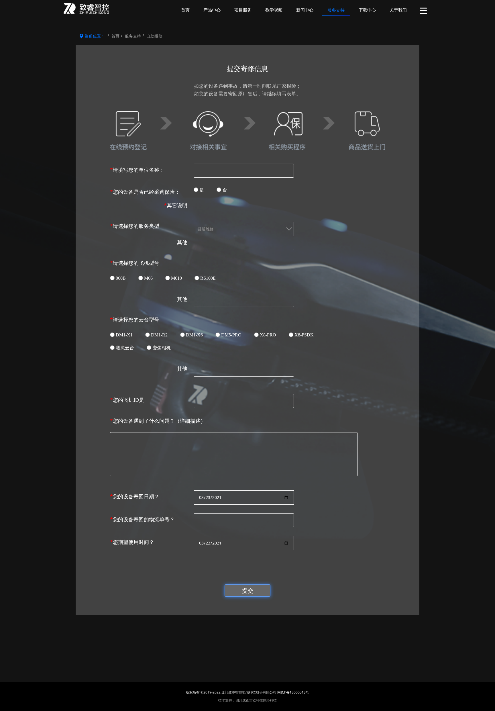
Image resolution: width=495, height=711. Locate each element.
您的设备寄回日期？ (134, 496)
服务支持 (336, 10)
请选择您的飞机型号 (134, 262)
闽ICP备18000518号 (293, 692)
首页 (185, 10)
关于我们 (398, 10)
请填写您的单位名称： (137, 169)
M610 (176, 278)
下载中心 (367, 10)
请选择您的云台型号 (134, 319)
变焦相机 (161, 347)
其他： (184, 242)
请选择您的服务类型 (134, 225)
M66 (148, 278)
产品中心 (212, 10)
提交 (247, 590)
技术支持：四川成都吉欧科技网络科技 (247, 700)
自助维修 (154, 36)
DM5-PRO (231, 334)
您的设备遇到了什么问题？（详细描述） (158, 420)
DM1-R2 (159, 334)
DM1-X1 (124, 334)
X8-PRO (268, 334)
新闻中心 (304, 10)
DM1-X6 (194, 334)
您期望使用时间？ (132, 541)
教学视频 (273, 10)
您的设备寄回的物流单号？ (142, 519)
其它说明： (178, 205)
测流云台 (125, 347)
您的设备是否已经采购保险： (145, 191)
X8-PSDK (304, 334)
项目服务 (243, 10)
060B (121, 278)
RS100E (208, 278)
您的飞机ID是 (127, 399)
